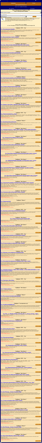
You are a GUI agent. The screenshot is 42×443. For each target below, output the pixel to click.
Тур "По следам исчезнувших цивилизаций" (11, 52)
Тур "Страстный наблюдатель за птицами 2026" (11, 320)
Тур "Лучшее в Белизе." (6, 288)
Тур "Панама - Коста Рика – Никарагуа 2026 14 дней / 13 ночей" (15, 104)
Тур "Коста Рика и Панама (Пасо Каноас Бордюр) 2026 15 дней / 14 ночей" (21, 175)
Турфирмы (13, 3)
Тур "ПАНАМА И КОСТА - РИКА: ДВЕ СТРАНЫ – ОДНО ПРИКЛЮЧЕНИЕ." (19, 129)
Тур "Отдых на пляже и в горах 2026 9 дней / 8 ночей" (13, 243)
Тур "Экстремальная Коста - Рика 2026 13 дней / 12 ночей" (14, 61)
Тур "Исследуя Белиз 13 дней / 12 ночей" (10, 36)
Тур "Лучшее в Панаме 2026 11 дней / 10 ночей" (11, 95)
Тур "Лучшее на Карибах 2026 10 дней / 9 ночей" (12, 400)
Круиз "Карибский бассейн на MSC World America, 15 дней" (14, 409)
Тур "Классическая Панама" (7, 337)
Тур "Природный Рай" (6, 201)
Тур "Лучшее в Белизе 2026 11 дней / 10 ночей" (11, 419)
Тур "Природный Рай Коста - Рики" (9, 113)
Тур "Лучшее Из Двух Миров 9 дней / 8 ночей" (12, 137)
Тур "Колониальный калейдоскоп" (9, 121)
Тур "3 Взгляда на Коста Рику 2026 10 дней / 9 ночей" (13, 144)
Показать (34, 16)
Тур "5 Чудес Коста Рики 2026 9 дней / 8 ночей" (11, 225)
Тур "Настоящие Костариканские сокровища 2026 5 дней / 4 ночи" (16, 261)
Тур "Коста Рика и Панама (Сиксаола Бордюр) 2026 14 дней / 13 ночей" (21, 153)
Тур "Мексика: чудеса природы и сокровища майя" (12, 252)
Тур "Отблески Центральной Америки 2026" (20, 218)
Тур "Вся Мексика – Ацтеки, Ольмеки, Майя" (11, 391)
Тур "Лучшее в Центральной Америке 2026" (11, 86)
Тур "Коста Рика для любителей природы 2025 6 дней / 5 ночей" (15, 374)
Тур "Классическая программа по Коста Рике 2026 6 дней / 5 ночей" (16, 69)
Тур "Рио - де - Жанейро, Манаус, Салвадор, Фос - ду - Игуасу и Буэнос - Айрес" (21, 313)
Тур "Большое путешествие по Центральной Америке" (13, 210)
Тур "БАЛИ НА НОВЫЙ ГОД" (8, 304)
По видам (32, 8)
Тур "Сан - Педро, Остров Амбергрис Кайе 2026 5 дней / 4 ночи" (15, 44)
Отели (33, 3)
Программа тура (38, 34)
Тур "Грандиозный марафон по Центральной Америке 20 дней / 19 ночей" (17, 182)
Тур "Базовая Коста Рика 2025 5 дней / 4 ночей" (16, 345)
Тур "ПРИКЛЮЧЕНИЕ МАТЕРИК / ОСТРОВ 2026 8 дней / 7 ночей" (21, 160)
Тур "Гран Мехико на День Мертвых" (9, 359)
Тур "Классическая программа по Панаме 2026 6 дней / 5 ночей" (16, 352)
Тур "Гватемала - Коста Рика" (7, 280)
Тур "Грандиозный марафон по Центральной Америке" (13, 77)
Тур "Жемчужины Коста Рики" (8, 328)
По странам (11, 8)
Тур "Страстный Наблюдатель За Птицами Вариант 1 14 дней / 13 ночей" (17, 167)
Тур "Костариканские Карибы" (8, 29)
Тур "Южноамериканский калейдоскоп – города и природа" (18, 367)
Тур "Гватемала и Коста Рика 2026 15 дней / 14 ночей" (13, 191)
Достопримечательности (21, 4)
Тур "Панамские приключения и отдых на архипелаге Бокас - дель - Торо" (17, 382)
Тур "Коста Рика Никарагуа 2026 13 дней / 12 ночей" (12, 435)
